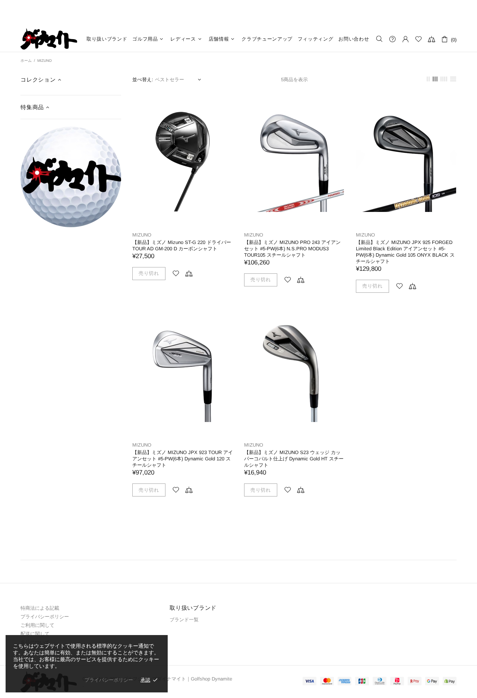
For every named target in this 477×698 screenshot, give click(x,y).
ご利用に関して (37, 625)
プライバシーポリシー (44, 616)
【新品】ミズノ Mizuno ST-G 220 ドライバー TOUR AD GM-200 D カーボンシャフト (181, 245)
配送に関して (35, 634)
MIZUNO (141, 235)
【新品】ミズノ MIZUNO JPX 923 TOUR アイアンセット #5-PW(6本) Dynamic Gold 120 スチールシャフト (182, 459)
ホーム (26, 60)
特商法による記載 (39, 608)
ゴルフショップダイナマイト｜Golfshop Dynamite (48, 39)
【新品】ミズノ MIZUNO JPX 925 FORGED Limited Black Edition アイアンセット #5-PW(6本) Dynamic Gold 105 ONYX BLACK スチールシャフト (405, 251)
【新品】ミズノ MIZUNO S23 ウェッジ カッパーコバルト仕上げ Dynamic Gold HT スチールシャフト (294, 459)
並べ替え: (142, 79)
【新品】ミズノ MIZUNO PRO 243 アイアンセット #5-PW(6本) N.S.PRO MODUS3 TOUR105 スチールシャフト (292, 248)
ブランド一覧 (184, 619)
